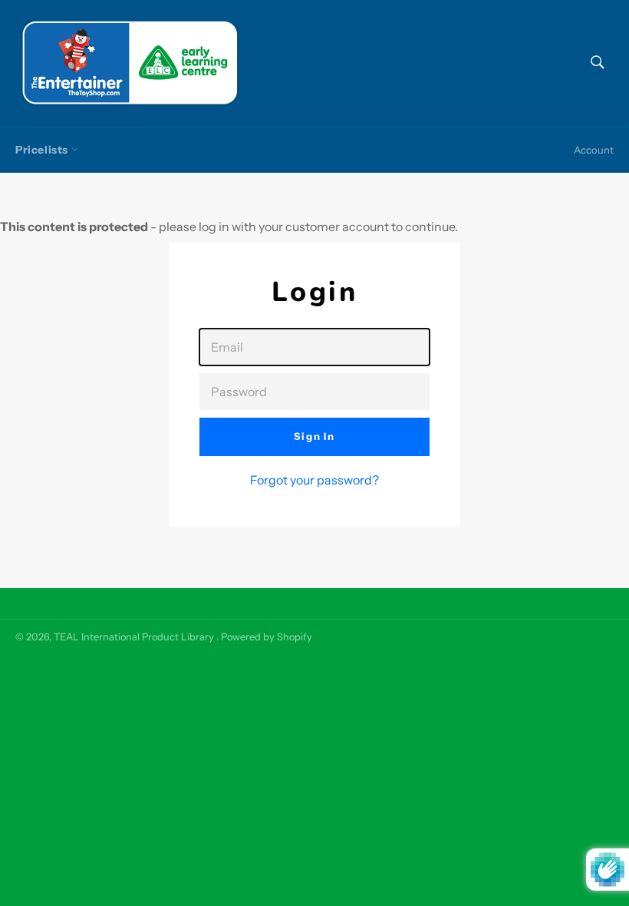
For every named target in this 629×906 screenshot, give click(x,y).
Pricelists (43, 150)
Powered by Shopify (266, 637)
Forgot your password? (314, 480)
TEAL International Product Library (135, 637)
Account (594, 150)
